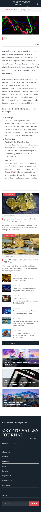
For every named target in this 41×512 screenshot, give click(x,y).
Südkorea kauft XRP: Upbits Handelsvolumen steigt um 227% (16, 403)
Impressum (6, 476)
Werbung (5, 461)
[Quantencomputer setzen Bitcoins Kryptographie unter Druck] (6, 310)
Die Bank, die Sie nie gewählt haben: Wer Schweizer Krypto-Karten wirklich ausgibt (25, 323)
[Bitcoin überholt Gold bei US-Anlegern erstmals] (6, 278)
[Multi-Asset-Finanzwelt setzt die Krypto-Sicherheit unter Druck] (6, 288)
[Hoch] (20, 25)
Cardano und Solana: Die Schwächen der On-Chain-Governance (20, 220)
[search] (37, 4)
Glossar (36, 44)
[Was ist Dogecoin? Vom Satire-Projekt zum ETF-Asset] (20, 244)
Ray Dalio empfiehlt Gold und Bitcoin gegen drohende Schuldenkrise (20, 383)
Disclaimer (6, 485)
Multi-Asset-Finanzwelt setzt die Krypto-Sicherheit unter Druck (24, 290)
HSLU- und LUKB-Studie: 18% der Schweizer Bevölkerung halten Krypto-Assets (24, 335)
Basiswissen (8, 236)
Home (16, 10)
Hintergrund (9, 195)
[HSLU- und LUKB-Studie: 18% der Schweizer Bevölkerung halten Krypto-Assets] (6, 333)
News (5, 360)
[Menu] (3, 4)
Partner (5, 471)
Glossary (22, 10)
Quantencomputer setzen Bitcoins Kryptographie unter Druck (25, 312)
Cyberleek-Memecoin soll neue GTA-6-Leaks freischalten (20, 363)
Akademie (6, 452)
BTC (12, 172)
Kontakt (5, 457)
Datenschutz (7, 481)
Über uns (5, 466)
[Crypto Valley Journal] (22, 4)
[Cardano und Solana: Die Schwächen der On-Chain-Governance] (20, 203)
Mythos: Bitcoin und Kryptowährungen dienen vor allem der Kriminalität (25, 301)
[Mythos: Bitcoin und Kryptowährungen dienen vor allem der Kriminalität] (6, 298)
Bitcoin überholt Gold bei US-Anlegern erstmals (23, 279)
